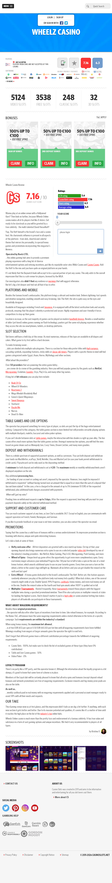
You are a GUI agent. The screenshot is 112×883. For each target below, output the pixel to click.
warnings (52, 281)
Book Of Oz (16, 382)
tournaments (62, 588)
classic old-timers (59, 351)
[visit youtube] (34, 807)
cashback (65, 581)
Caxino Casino (93, 264)
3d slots (93, 99)
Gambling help (10, 815)
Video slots (18, 99)
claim (15, 163)
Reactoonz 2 (16, 389)
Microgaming (11, 371)
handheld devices (76, 318)
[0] (57, 222)
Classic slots (69, 99)
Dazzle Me (15, 407)
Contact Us (11, 783)
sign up (59, 17)
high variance (92, 348)
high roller (68, 595)
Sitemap (65, 854)
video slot (82, 550)
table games (41, 438)
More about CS (62, 797)
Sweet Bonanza (17, 400)
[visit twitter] (5, 807)
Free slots (43, 99)
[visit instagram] (25, 807)
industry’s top (46, 713)
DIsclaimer (28, 854)
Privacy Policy (11, 854)
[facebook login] (61, 23)
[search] (87, 6)
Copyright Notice (47, 854)
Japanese (48, 307)
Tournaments (27, 588)
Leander (29, 371)
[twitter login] (66, 23)
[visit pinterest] (15, 807)
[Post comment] (100, 251)
